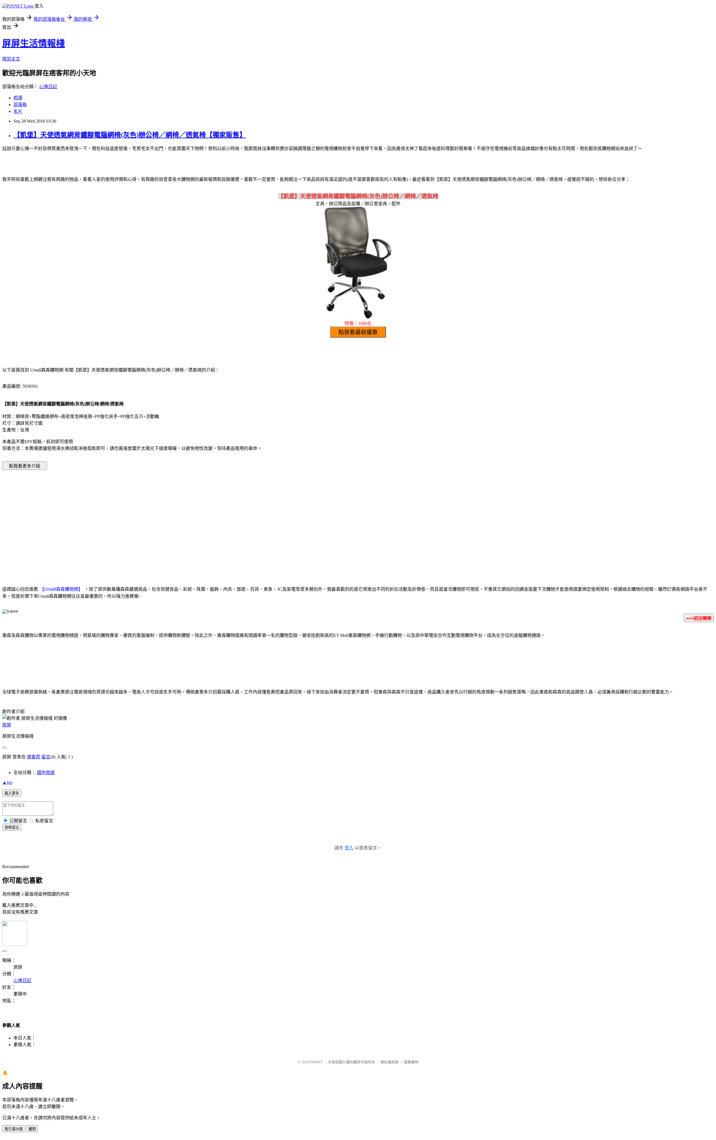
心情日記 (48, 86)
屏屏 (6, 725)
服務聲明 (411, 1062)
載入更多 (11, 793)
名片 (17, 111)
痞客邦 (33, 756)
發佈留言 (11, 827)
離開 (32, 1129)
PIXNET (316, 1062)
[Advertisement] (310, 519)
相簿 (17, 97)
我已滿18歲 (13, 1129)
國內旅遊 (46, 772)
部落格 (20, 104)
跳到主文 (11, 59)
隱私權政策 (389, 1062)
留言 (45, 756)
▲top (7, 782)
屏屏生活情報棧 (33, 43)
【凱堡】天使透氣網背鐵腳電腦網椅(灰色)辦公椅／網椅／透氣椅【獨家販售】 (129, 135)
